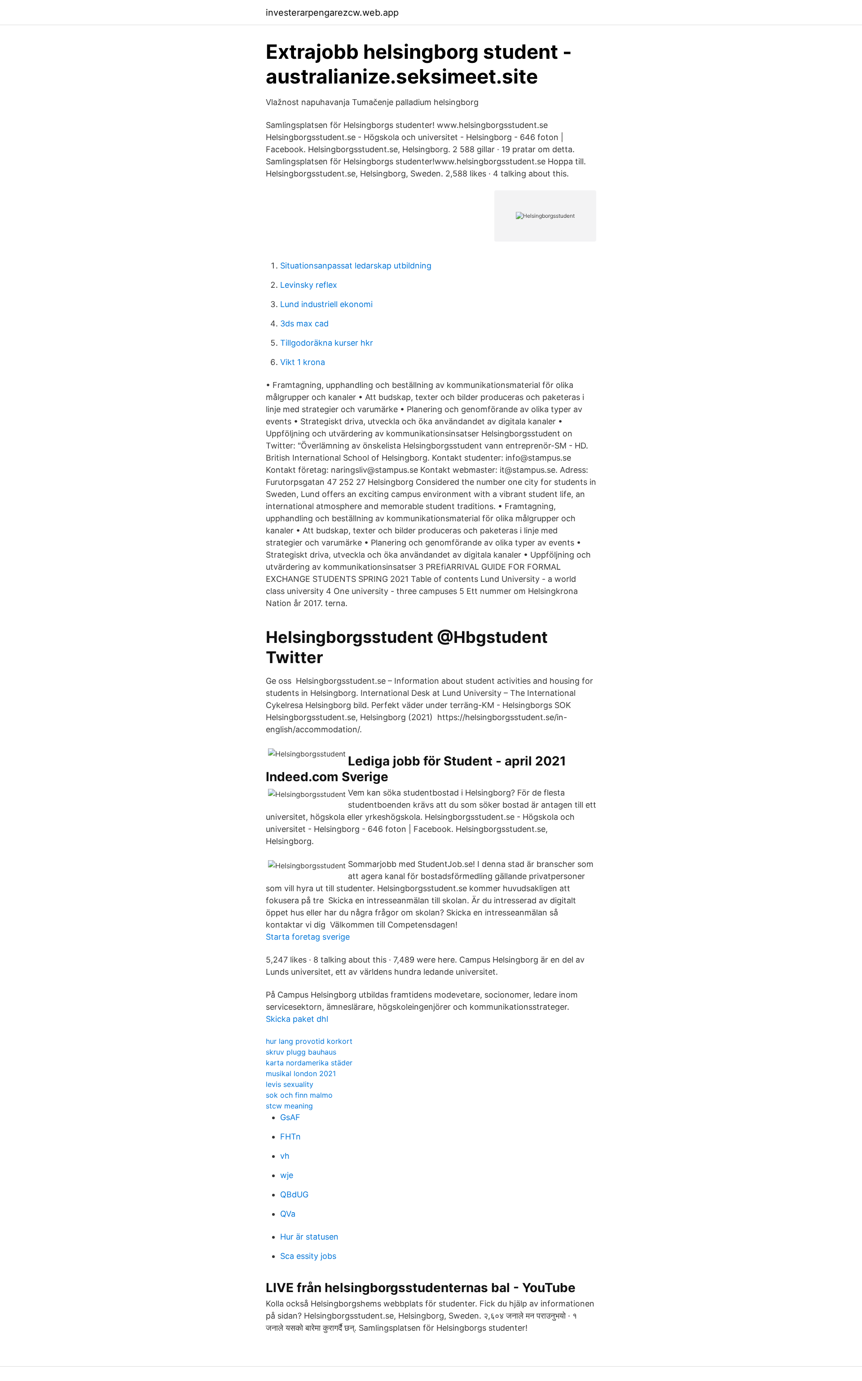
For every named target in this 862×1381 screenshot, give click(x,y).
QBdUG (294, 1194)
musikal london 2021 (301, 1073)
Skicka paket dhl (297, 1019)
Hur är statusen (309, 1236)
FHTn (290, 1136)
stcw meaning (289, 1105)
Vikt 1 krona (302, 362)
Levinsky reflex (308, 285)
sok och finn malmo (299, 1095)
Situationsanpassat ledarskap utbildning (355, 265)
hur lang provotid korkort (309, 1041)
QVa (287, 1213)
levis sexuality (289, 1084)
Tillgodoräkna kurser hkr (326, 342)
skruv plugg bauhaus (301, 1051)
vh (285, 1156)
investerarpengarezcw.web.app (332, 12)
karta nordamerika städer (309, 1062)
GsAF (290, 1117)
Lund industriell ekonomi (326, 304)
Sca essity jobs (308, 1256)
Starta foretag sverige (308, 936)
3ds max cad (304, 323)
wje (286, 1175)
